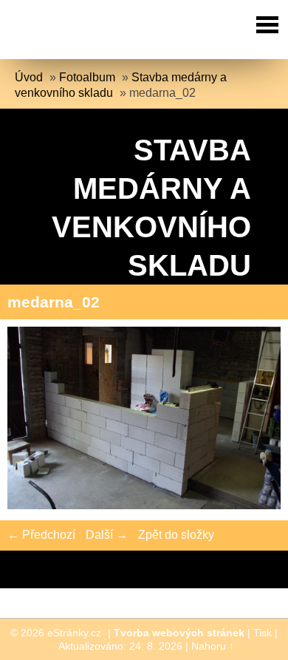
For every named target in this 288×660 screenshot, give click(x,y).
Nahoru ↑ (212, 646)
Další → (107, 534)
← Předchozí (41, 534)
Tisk (262, 633)
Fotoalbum (87, 77)
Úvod (29, 77)
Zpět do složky (176, 534)
